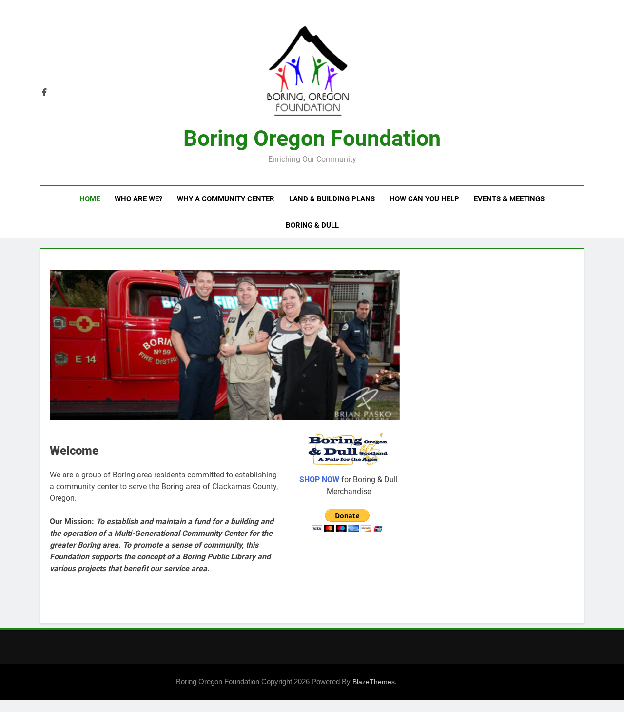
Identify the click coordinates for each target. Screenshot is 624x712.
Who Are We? (138, 199)
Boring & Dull (312, 225)
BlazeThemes (373, 682)
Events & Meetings (509, 199)
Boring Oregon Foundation (312, 138)
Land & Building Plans (332, 199)
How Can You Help (424, 199)
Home (89, 199)
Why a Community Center (225, 199)
